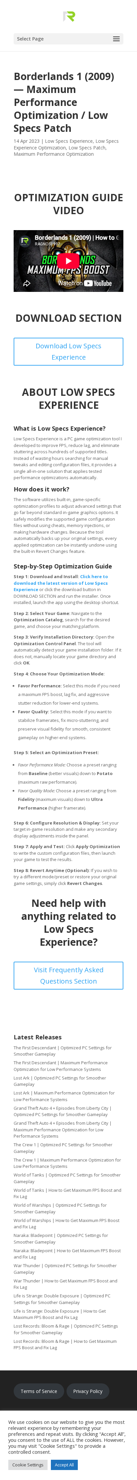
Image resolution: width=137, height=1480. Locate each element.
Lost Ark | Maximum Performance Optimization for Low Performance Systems (64, 1096)
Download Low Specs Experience (68, 351)
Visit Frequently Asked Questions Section (68, 975)
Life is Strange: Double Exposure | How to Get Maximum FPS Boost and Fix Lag (60, 1314)
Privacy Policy (87, 1391)
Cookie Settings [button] (28, 1465)
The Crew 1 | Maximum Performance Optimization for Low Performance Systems (67, 1163)
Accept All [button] (64, 1465)
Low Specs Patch (86, 147)
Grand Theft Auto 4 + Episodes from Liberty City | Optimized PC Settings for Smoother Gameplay (63, 1111)
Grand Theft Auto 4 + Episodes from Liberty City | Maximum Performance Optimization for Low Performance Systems (63, 1129)
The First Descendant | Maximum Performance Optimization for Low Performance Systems (61, 1066)
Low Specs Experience (69, 141)
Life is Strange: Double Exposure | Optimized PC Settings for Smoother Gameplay (62, 1299)
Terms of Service (39, 1391)
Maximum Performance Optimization (54, 154)
